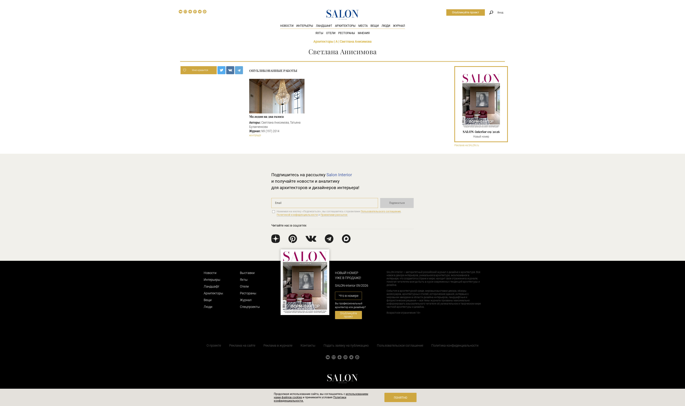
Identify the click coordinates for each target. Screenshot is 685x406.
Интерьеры (304, 25)
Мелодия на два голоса (266, 116)
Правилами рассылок (334, 214)
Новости (286, 25)
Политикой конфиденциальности (297, 214)
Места (363, 25)
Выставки (247, 273)
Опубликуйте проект (465, 12)
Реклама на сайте (242, 345)
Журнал (399, 25)
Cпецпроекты (250, 307)
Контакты (308, 345)
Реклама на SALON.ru (466, 145)
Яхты (319, 33)
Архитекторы (345, 25)
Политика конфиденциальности (454, 345)
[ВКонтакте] (230, 70)
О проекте (214, 345)
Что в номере (348, 296)
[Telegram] (239, 70)
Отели (330, 33)
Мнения (364, 33)
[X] (221, 70)
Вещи (375, 25)
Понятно (400, 397)
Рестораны (346, 33)
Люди (386, 25)
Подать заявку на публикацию (346, 345)
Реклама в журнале (277, 345)
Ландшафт (324, 25)
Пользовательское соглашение (400, 345)
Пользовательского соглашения (381, 211)
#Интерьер (255, 136)
